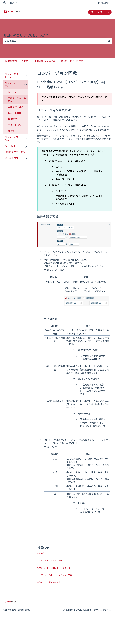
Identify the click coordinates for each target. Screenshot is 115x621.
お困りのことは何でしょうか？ (26, 35)
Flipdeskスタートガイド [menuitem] (12, 75)
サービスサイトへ (100, 12)
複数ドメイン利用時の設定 (48, 582)
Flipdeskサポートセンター (16, 60)
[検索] (109, 41)
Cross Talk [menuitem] (10, 146)
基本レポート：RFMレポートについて (53, 567)
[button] (26, 74)
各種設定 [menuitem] (12, 119)
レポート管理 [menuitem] (14, 113)
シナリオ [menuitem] (12, 92)
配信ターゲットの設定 (71, 60)
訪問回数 (41, 553)
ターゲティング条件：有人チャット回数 (54, 575)
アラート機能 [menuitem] (14, 125)
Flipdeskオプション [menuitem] (11, 138)
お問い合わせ (105, 2)
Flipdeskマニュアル (45, 60)
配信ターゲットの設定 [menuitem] (17, 99)
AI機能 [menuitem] (11, 131)
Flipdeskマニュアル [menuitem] (12, 84)
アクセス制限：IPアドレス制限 (50, 560)
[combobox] (54, 41)
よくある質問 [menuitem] (11, 158)
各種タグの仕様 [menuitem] (16, 107)
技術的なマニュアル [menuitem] (15, 152)
